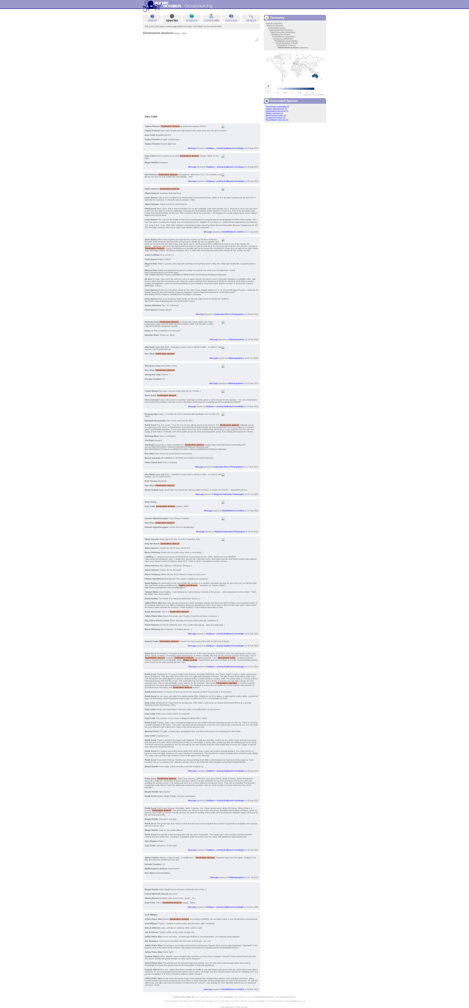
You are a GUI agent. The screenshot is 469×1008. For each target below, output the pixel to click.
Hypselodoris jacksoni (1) (277, 111)
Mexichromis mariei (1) (276, 115)
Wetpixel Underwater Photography (229, 494)
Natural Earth (319, 95)
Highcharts (308, 95)
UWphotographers (236, 339)
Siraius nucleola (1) (274, 113)
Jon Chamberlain (226, 997)
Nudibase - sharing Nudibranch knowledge (225, 148)
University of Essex (287, 997)
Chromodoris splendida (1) (277, 107)
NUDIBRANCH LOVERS (233, 232)
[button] (257, 40)
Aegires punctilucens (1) (276, 109)
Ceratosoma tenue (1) (275, 118)
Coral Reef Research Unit (263, 997)
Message (192, 148)
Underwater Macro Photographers (229, 314)
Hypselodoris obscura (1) (277, 120)
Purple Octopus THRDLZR (183, 997)
